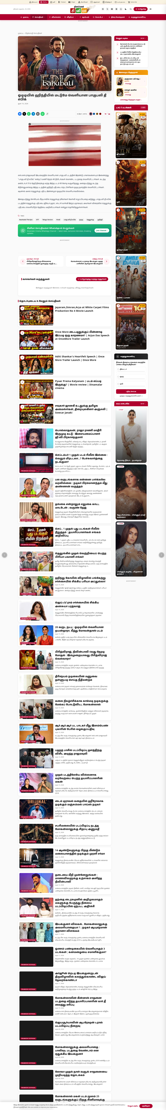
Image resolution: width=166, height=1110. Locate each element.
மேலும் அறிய (133, 1106)
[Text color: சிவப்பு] (100, 114)
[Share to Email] (38, 114)
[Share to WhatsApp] (29, 114)
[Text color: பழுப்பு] (97, 114)
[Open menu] (150, 9)
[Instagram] (116, 9)
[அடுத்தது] (161, 555)
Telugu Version (47, 220)
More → (143, 38)
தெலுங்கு (90, 220)
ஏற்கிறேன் (146, 1106)
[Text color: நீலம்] (94, 114)
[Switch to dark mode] (126, 9)
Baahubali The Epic (26, 220)
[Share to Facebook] (20, 114)
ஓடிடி (81, 220)
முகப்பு (20, 33)
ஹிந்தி (100, 220)
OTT (37, 220)
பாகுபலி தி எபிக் (70, 220)
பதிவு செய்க (131, 391)
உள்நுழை (142, 9)
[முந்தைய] (4, 555)
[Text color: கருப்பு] (91, 114)
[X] (107, 9)
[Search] (131, 9)
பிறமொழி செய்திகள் (33, 33)
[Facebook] (103, 9)
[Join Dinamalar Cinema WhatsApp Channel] (121, 9)
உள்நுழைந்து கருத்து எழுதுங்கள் (93, 279)
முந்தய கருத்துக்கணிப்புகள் (130, 396)
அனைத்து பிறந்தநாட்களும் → (131, 100)
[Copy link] (47, 114)
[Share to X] (24, 114)
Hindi (58, 220)
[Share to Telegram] (33, 114)
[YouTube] (112, 9)
